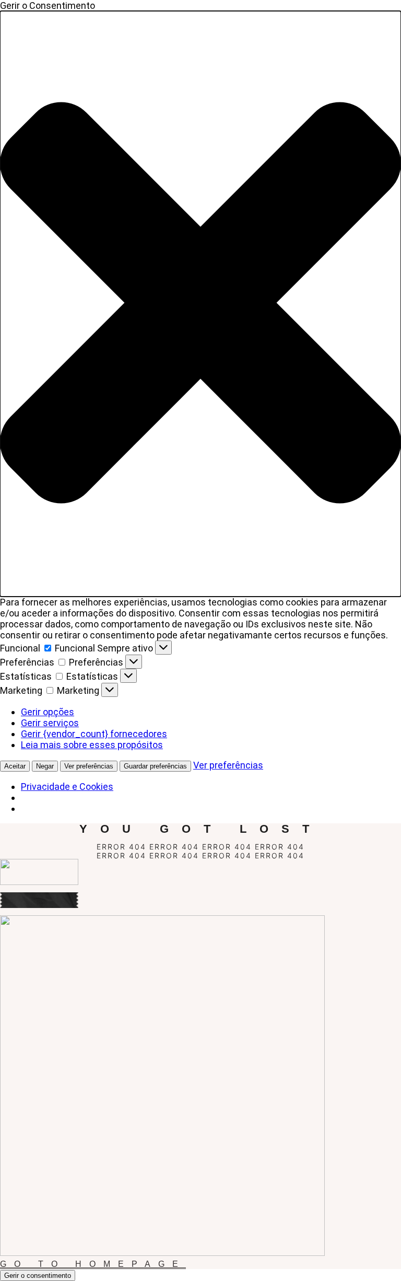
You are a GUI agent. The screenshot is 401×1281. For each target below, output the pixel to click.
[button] (200, 304)
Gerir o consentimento (37, 1275)
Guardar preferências (155, 766)
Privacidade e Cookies (67, 786)
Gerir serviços (50, 722)
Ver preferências (88, 766)
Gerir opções (47, 711)
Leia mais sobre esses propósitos (92, 744)
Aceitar (15, 766)
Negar (45, 766)
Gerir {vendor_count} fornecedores (94, 733)
